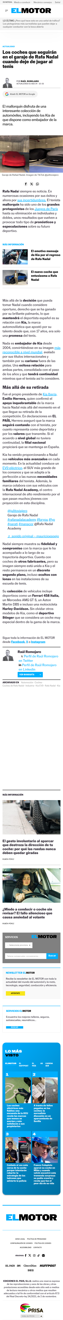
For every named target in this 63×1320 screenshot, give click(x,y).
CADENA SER (49, 1064)
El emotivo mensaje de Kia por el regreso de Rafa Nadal (45, 255)
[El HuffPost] (47, 1266)
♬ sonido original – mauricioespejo (33, 536)
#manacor (26, 524)
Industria (30, 685)
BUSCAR (14, 1027)
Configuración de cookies (21, 1243)
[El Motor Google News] (43, 1255)
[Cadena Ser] (31, 1270)
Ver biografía (26, 674)
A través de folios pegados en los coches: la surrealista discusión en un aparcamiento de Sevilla (43, 1113)
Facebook (18, 642)
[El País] (10, 1266)
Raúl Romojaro (30, 81)
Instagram (38, 642)
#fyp (52, 519)
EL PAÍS (34, 1064)
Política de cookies (43, 1243)
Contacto (37, 1248)
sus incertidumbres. (31, 200)
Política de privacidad (36, 1239)
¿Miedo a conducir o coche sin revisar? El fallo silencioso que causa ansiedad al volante (27, 913)
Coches (38, 682)
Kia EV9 (40, 685)
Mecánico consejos (43, 2)
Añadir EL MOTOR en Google (22, 94)
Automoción (27, 682)
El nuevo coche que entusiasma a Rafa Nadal (44, 276)
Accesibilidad (25, 1248)
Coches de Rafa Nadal (13, 685)
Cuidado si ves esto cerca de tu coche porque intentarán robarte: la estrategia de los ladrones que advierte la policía (17, 1173)
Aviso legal (20, 1239)
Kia (58, 685)
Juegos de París (46, 209)
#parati (13, 524)
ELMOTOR (10, 1063)
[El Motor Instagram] (34, 1255)
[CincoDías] (30, 1266)
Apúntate (15, 993)
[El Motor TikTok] (38, 1255)
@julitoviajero (17, 511)
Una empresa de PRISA (31, 1308)
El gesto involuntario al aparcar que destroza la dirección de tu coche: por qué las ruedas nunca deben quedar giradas (29, 847)
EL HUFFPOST (23, 1064)
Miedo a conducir (22, 2)
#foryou (42, 519)
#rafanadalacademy (22, 519)
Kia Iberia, (50, 394)
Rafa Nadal (50, 685)
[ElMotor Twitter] (29, 1255)
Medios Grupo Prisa (32, 1316)
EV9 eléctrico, (13, 468)
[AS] (19, 1266)
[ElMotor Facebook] (25, 1255)
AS (41, 1063)
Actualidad (9, 46)
